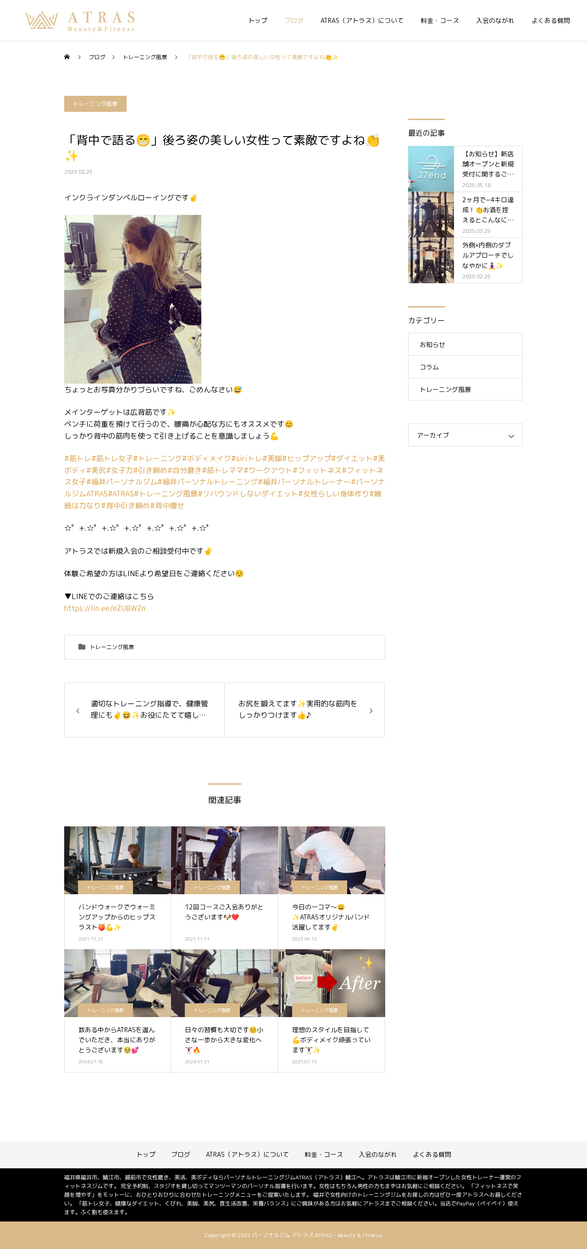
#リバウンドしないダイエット (248, 494)
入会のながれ (495, 20)
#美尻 (96, 470)
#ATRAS (121, 494)
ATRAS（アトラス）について (362, 20)
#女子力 (119, 470)
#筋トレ (77, 458)
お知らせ (432, 344)
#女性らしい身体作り (333, 494)
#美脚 (272, 458)
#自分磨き (184, 470)
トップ (257, 20)
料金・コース (440, 20)
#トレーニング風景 (166, 494)
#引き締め (150, 470)
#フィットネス (317, 470)
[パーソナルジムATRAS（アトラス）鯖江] (81, 20)
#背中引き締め (125, 506)
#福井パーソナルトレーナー (304, 482)
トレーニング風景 (95, 104)
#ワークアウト (268, 470)
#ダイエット (352, 458)
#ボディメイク (206, 458)
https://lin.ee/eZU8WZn (104, 608)
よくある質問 (551, 20)
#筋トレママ (223, 470)
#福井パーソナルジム (121, 482)
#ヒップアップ (306, 458)
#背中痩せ (167, 506)
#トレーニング (157, 458)
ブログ (294, 20)
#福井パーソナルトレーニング (207, 482)
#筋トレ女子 (112, 458)
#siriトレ (246, 458)
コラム (429, 367)
